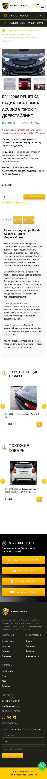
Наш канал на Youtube (26, 592)
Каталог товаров (19, 16)
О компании (8, 641)
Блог (4, 676)
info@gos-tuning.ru (10, 706)
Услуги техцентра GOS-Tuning (26, 23)
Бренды (6, 686)
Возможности (32, 656)
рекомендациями (10, 161)
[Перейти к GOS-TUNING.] (3, 31)
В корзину (36, 197)
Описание (7, 220)
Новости (6, 646)
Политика (6, 656)
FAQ (4, 681)
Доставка (30, 646)
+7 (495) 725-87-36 (11, 701)
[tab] (7, 220)
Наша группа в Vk (26, 570)
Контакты (6, 651)
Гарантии (29, 651)
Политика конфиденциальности (23, 775)
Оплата (28, 641)
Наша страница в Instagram (26, 560)
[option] (23, 62)
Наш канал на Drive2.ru (25, 581)
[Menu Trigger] (42, 6)
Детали (18, 220)
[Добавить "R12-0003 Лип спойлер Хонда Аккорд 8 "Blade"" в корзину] (39, 424)
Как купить (7, 671)
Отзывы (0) (29, 220)
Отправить (12, 756)
